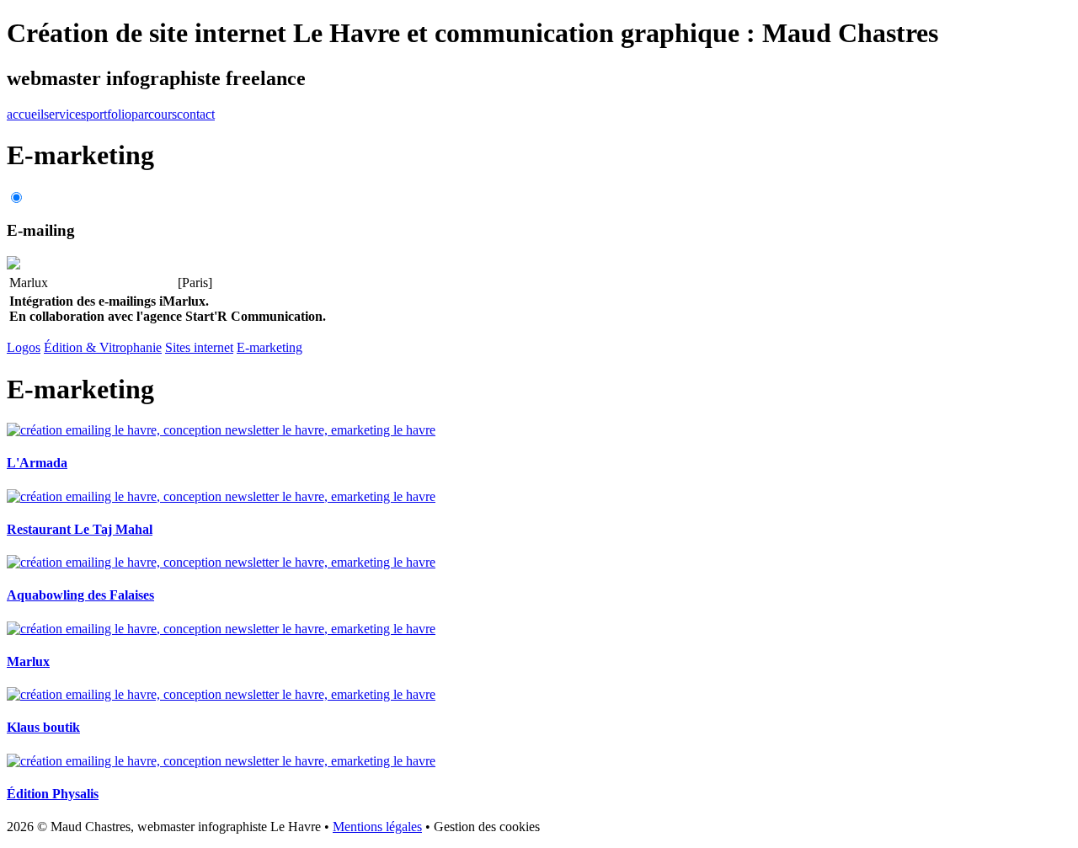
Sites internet (199, 347)
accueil (25, 114)
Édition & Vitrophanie (103, 347)
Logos (23, 347)
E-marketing (269, 347)
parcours (154, 114)
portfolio (108, 114)
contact (196, 114)
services (65, 114)
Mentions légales (377, 826)
